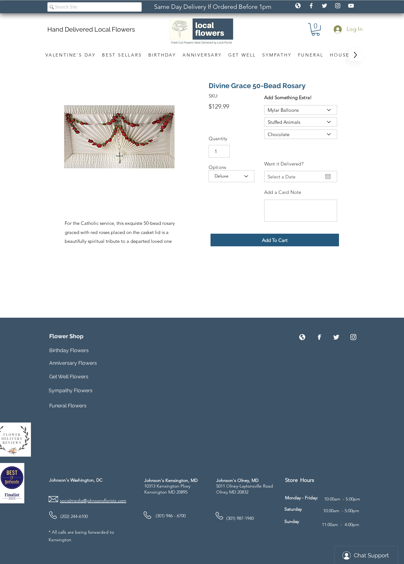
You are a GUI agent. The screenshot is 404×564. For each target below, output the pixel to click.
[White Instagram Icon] (337, 5)
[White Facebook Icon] (311, 5)
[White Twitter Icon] (324, 5)
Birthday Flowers (69, 350)
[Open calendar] (327, 176)
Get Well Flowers (68, 377)
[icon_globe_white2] (297, 5)
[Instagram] (353, 337)
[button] (315, 29)
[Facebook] (319, 337)
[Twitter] (336, 337)
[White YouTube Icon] (351, 5)
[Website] (302, 337)
